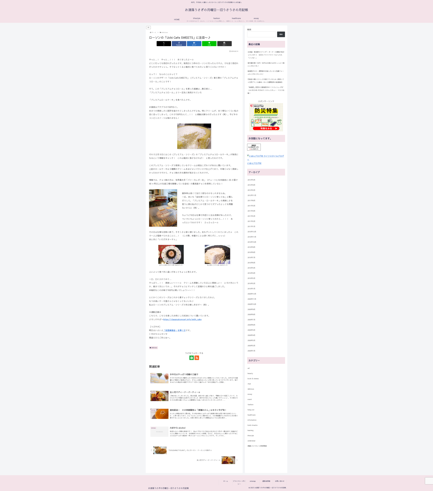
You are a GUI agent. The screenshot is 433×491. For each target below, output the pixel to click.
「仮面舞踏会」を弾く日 (174, 330)
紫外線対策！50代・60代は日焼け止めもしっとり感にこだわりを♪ (266, 64)
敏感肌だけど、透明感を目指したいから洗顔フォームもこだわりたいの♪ (266, 72)
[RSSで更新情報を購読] (197, 358)
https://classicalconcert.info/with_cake (182, 319)
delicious (154, 348)
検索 (249, 29)
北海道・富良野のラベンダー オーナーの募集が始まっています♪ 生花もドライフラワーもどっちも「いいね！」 (266, 55)
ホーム (225, 481)
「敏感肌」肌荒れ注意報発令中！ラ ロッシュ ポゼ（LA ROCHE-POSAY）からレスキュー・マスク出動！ (266, 90)
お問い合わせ (279, 481)
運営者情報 (266, 481)
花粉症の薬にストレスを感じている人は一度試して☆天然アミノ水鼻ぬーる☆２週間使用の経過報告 (266, 80)
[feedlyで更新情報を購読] (191, 358)
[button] (224, 43)
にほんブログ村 (254, 163)
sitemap (253, 481)
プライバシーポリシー (239, 482)
